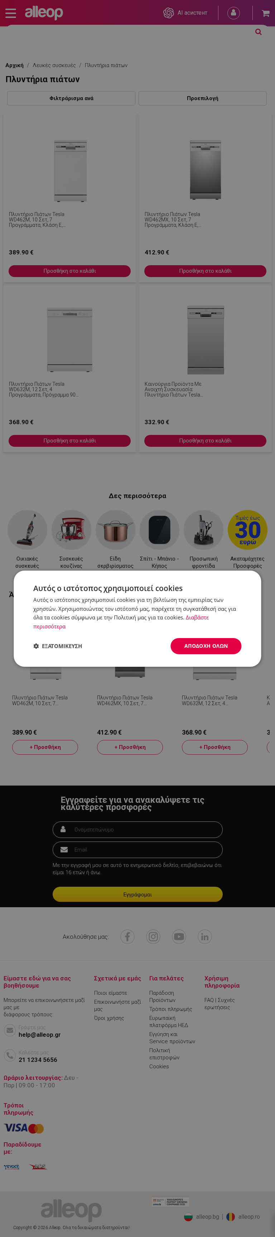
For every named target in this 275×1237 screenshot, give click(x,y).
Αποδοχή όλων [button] (206, 645)
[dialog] (137, 618)
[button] (57, 646)
